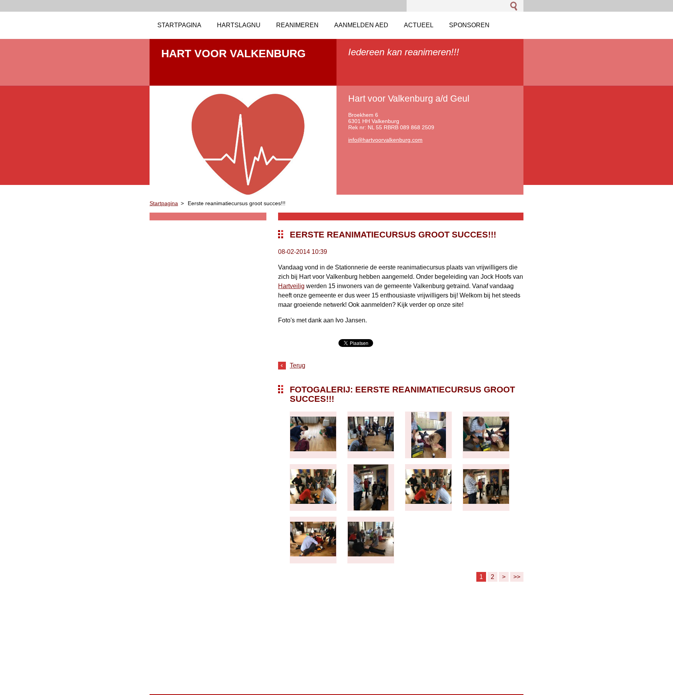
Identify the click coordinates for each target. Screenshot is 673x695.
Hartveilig (291, 286)
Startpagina (164, 203)
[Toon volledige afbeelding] (313, 435)
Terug (297, 365)
